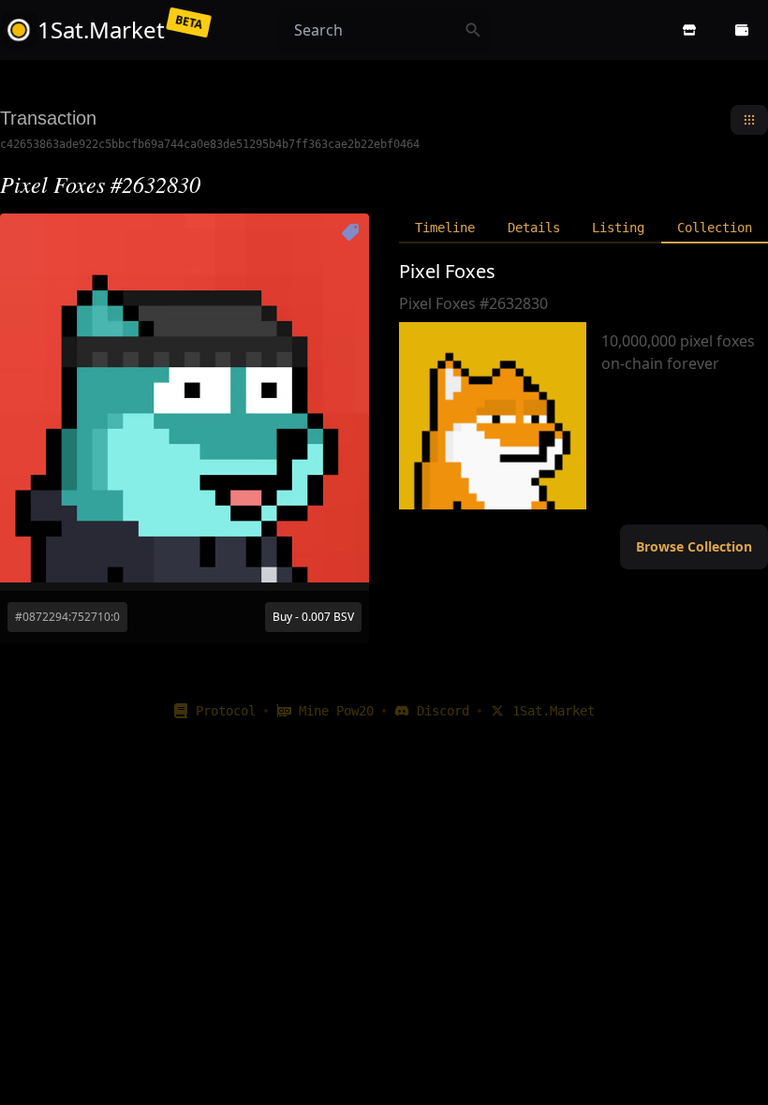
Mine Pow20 (336, 710)
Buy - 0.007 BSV (313, 617)
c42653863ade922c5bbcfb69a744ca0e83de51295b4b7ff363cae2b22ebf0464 (210, 144)
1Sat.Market (553, 710)
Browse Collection (694, 546)
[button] (689, 29)
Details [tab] (534, 227)
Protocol (226, 710)
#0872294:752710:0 (67, 617)
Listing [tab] (618, 227)
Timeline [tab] (445, 227)
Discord (443, 710)
